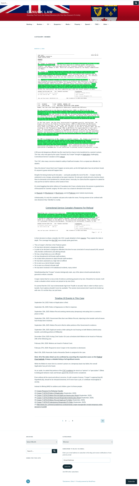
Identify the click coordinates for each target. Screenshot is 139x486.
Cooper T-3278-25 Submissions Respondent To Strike (55, 402)
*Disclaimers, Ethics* (69, 481)
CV (48, 24)
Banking (29, 24)
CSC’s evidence (67, 370)
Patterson (72, 193)
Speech (87, 24)
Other (105, 24)
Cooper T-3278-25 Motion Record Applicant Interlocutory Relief (58, 395)
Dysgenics (57, 24)
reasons (83, 238)
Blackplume (49, 193)
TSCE (96, 24)
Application (86, 154)
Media (68, 24)
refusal (62, 157)
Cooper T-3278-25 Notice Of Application (50, 393)
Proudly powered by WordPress (85, 481)
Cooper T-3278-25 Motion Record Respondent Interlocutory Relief (59, 398)
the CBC (55, 240)
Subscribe (67, 466)
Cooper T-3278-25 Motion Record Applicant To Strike (54, 400)
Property (77, 24)
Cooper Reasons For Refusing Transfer (50, 391)
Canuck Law (40, 12)
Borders (39, 24)
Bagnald (39, 193)
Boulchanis (59, 193)
